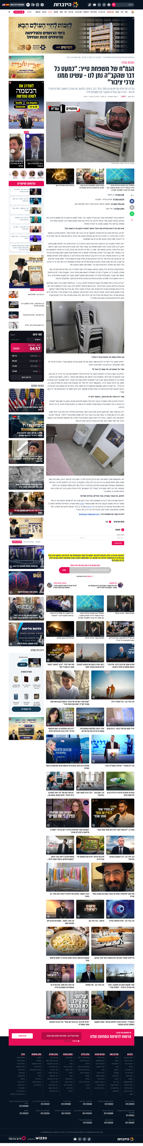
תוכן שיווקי (116, 1091)
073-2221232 (45, 1104)
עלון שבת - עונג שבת (85, 1101)
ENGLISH (37, 12)
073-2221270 (24, 1113)
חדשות (117, 12)
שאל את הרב (78, 12)
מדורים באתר (114, 1054)
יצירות (87, 1085)
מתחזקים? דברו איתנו (17, 4)
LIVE (30, 12)
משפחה (116, 1073)
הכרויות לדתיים (68, 1085)
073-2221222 (130, 1104)
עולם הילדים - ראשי (83, 1058)
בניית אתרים (31, 1139)
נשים (117, 1067)
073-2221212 (109, 1104)
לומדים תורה (69, 1058)
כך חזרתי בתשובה (99, 1082)
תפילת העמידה (20, 1067)
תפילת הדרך (21, 1082)
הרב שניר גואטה (53, 1073)
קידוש (89, 506)
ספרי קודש (69, 1088)
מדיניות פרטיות (128, 1058)
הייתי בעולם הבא (100, 1088)
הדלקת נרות (37, 1067)
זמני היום (70, 12)
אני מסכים (84, 576)
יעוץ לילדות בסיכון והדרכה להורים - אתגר (18, 1102)
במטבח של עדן (100, 1064)
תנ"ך (71, 1061)
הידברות (130, 1054)
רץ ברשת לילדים (84, 1061)
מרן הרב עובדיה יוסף (52, 1061)
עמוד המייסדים (128, 1088)
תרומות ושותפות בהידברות (105, 1101)
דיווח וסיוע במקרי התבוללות (63, 1111)
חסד (106, 522)
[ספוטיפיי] (28, 5)
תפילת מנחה (21, 1061)
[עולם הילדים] (42, 5)
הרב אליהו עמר (53, 1091)
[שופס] (37, 5)
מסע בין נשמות (100, 1076)
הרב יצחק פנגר (53, 1067)
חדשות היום (115, 1064)
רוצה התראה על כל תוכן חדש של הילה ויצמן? (85, 565)
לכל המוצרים (26, 709)
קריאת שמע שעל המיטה (17, 1094)
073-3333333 (129, 1122)
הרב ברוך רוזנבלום (52, 1079)
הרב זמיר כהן (102, 12)
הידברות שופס (128, 1085)
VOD (126, 12)
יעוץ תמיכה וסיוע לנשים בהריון (83, 1111)
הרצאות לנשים (37, 1082)
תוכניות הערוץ (100, 1054)
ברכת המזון (21, 1070)
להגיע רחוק (101, 1079)
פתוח (103, 1070)
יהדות (117, 1058)
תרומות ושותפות (128, 1082)
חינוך (71, 1076)
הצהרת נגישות (128, 1091)
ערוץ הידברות (129, 1061)
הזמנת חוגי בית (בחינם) (43, 1111)
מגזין (122, 12)
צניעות (39, 1073)
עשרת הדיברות (68, 1067)
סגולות (71, 1073)
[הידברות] (66, 4)
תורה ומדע (115, 1076)
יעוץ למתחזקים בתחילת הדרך (41, 1101)
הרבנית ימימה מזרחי (35, 1070)
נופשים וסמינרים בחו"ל (85, 1120)
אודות (131, 1094)
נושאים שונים (68, 1054)
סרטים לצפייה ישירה (83, 1067)
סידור (23, 1054)
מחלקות (56, 12)
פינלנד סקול (69, 1070)
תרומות (50, 12)
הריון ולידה (38, 1079)
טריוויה (87, 1079)
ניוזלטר (131, 1067)
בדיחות (87, 1064)
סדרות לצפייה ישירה (83, 1070)
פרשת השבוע (115, 1085)
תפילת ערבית (21, 1064)
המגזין (117, 1061)
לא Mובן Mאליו (100, 1061)
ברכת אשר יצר (20, 1091)
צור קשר (44, 12)
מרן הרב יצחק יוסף (52, 1064)
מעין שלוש (22, 1073)
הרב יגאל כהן (54, 1070)
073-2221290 (45, 1113)
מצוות (82, 503)
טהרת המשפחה (36, 1064)
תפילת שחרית (21, 1058)
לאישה (39, 1058)
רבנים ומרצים (53, 1054)
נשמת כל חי (21, 1088)
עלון (65, 12)
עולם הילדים (93, 12)
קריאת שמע (21, 1076)
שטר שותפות (110, 12)
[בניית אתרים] (41, 1139)
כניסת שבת (129, 1076)
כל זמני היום (26, 377)
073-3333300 (108, 1113)
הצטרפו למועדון (18, 12)
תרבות (117, 1079)
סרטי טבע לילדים (84, 1082)
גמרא (71, 1064)
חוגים (87, 1088)
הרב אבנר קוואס (53, 1088)
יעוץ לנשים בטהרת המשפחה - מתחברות (125, 1112)
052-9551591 (87, 1113)
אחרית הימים (69, 1082)
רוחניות (116, 1070)
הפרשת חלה (37, 1085)
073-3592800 (66, 1104)
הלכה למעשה (100, 1067)
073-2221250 (108, 1122)
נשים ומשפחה (36, 1054)
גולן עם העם (101, 1073)
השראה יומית (101, 1085)
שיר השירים (21, 1085)
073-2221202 (87, 1122)
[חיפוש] (114, 5)
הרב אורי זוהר (54, 1082)
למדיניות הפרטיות (81, 576)
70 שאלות (86, 12)
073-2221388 (87, 1104)
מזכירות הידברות (129, 1101)
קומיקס (87, 1076)
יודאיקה (70, 1091)
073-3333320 (23, 1106)
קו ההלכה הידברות (107, 1111)
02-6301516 (130, 1115)
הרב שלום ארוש (53, 1085)
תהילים (23, 1079)
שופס (61, 12)
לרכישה (22, 664)
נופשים (131, 1079)
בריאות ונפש (69, 1079)
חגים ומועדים (115, 1088)
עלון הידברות (129, 1064)
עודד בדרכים (101, 1058)
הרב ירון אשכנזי (53, 1076)
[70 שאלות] (33, 5)
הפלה (39, 1076)
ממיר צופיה (131, 1120)
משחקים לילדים (84, 1073)
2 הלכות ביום (129, 1070)
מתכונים (39, 1061)
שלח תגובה (118, 543)
